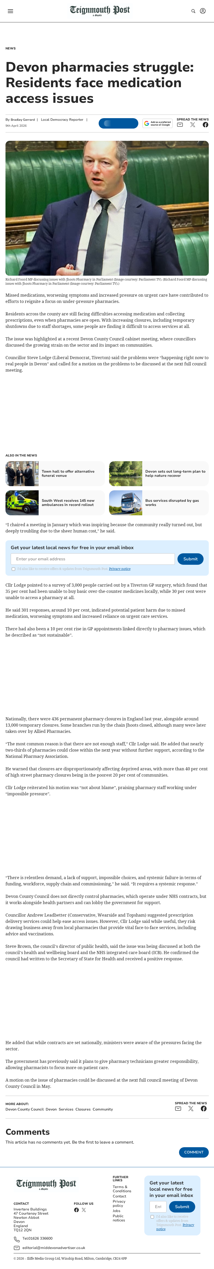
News (10, 48)
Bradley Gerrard (23, 120)
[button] (10, 11)
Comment (194, 1152)
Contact (119, 1196)
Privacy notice (119, 569)
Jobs (116, 1210)
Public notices (119, 1218)
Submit (190, 559)
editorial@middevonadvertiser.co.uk (53, 1247)
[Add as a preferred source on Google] (157, 123)
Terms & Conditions (122, 1189)
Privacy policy (119, 1203)
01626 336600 (40, 1238)
